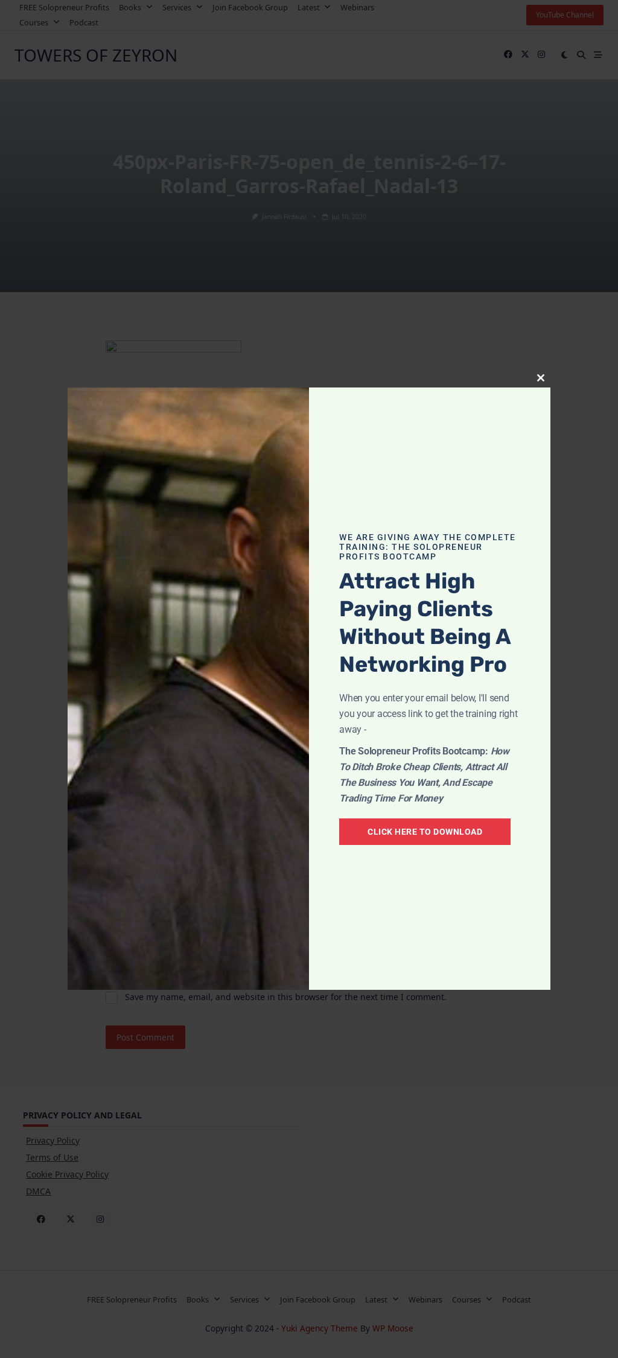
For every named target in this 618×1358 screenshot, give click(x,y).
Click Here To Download (425, 832)
